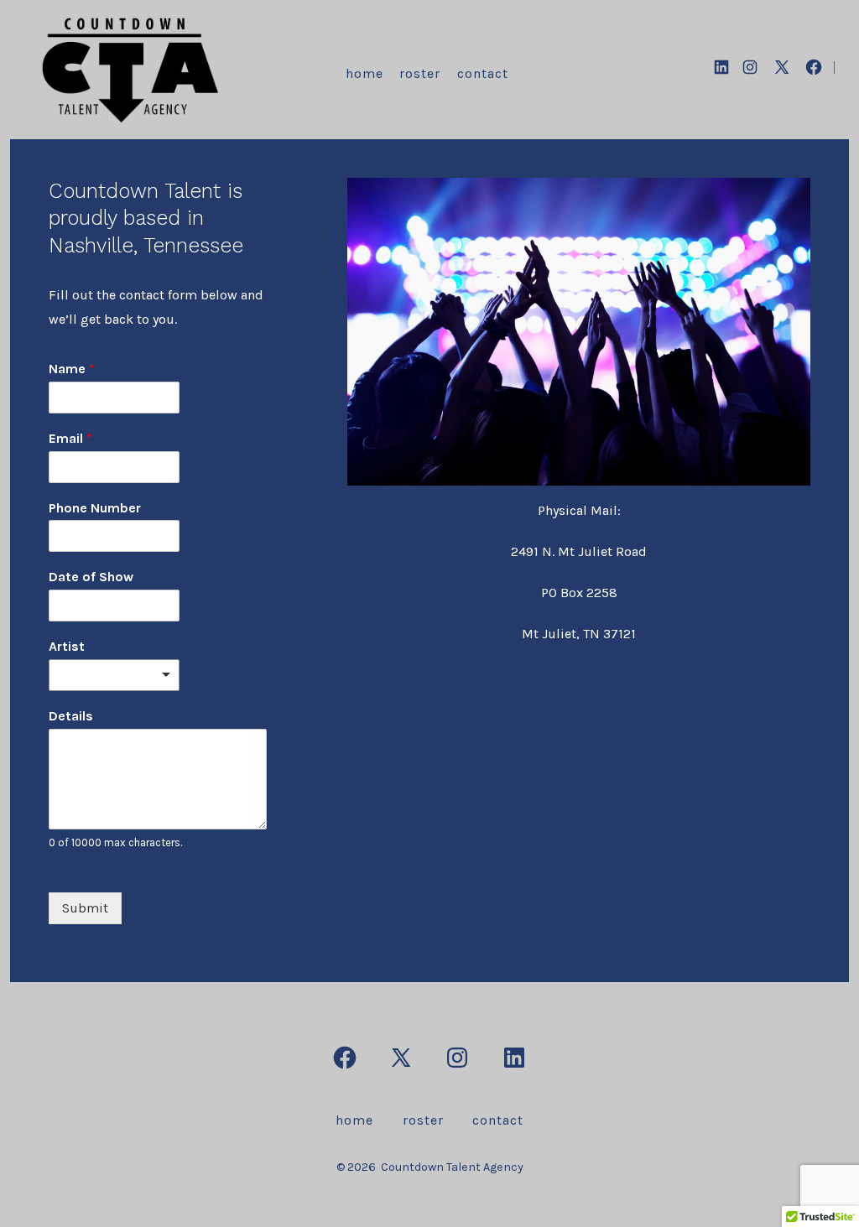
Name (72, 369)
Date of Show (91, 577)
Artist (67, 646)
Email (70, 438)
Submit (85, 908)
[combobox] (114, 675)
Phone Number (95, 508)
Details (71, 716)
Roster (419, 73)
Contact (482, 73)
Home (364, 73)
